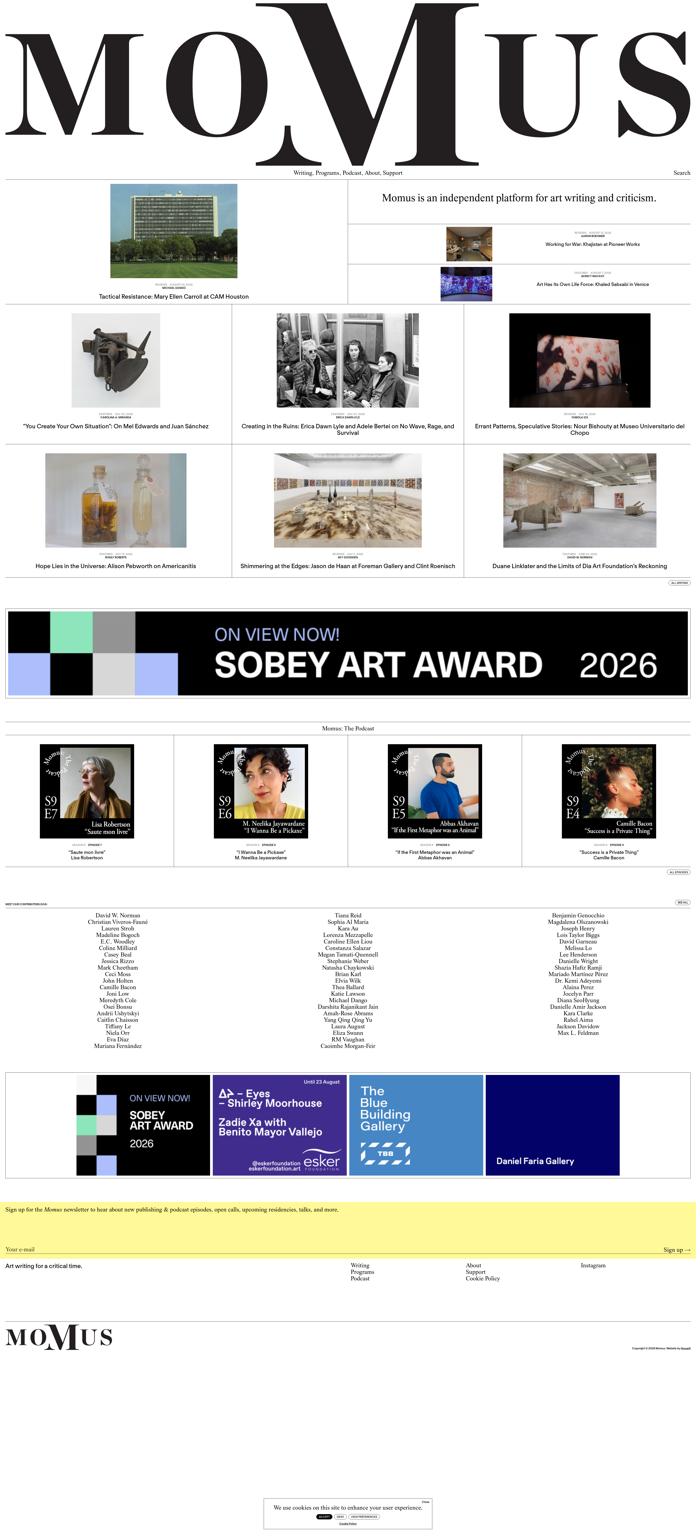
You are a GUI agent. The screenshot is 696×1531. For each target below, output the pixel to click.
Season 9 (79, 845)
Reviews (161, 284)
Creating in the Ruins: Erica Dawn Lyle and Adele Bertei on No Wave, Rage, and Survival (348, 429)
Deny (340, 1516)
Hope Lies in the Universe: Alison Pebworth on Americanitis (116, 566)
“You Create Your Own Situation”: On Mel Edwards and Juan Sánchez (116, 426)
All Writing (679, 583)
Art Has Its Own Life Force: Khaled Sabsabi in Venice (593, 284)
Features (581, 273)
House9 (686, 1348)
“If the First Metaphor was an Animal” (434, 852)
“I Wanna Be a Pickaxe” (261, 852)
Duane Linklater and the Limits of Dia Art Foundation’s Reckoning (579, 566)
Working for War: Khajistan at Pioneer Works (593, 244)
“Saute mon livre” (87, 852)
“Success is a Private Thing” (609, 852)
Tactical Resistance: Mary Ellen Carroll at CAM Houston (174, 296)
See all (683, 902)
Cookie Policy (348, 1523)
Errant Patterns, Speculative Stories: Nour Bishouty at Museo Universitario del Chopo (580, 429)
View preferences (364, 1516)
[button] (425, 1502)
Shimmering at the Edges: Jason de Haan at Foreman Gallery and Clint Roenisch (348, 566)
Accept (324, 1516)
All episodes (679, 872)
